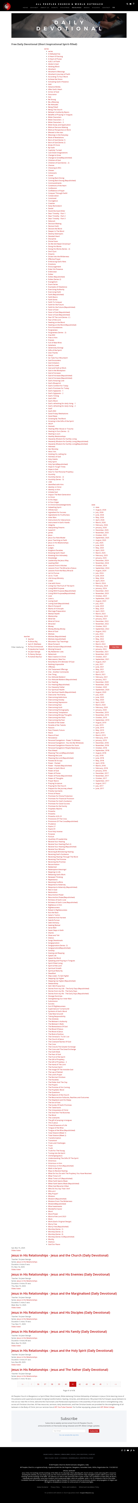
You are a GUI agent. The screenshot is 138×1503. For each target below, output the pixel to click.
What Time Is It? (54, 1176)
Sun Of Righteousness (56, 1006)
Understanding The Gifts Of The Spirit (63, 1158)
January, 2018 (101, 770)
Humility (51, 474)
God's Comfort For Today (58, 385)
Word (50, 1211)
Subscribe (94, 1431)
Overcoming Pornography (58, 710)
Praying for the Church (57, 786)
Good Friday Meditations (58, 413)
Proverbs (51, 811)
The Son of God (54, 1102)
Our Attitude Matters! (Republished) (62, 679)
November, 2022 (102, 624)
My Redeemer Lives (56, 651)
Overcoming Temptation (58, 712)
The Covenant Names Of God (59, 1041)
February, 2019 (102, 738)
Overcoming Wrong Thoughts (60, 715)
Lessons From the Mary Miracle (60, 570)
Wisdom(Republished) (57, 1204)
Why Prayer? (53, 1193)
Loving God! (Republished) (58, 603)
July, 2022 (99, 634)
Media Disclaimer (42, 1487)
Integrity (51, 525)
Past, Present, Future (56, 730)
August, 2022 (101, 631)
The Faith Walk (54, 1052)
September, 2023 (102, 598)
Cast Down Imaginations (58, 152)
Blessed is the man (55, 132)
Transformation (54, 1138)
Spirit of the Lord (55, 966)
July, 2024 (99, 573)
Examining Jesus (74, 1458)
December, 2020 (102, 682)
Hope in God (53, 469)
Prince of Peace (54, 793)
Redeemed (52, 867)
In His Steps (52, 499)
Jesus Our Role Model (56, 537)
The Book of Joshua (56, 1034)
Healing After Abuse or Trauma (60, 429)
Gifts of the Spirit (55, 350)
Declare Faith (53, 226)
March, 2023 (101, 613)
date (93, 505)
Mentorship (52, 616)
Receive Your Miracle (56, 849)
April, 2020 (100, 702)
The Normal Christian (56, 1077)
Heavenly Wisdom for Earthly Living (62, 439)
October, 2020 (101, 687)
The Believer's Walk (56, 1024)
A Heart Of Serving (55, 56)
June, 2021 (100, 667)
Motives (51, 634)
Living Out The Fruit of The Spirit (61, 586)
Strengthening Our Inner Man (60, 998)
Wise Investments (55, 1206)
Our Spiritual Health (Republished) (62, 692)
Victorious (52, 1161)
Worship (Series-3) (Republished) (61, 1237)
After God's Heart (55, 89)
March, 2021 (101, 674)
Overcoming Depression (57, 702)
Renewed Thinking (55, 877)
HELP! (50, 423)
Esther (50, 274)
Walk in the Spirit (55, 1168)
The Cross (52, 1044)
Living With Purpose (56, 588)
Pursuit (51, 836)
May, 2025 (100, 548)
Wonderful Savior (55, 1209)
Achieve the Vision (55, 79)
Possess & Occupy (55, 760)
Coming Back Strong (56, 178)
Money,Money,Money (56, 629)
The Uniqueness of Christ (58, 1110)
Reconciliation (53, 864)
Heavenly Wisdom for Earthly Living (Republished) (68, 441)
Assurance (52, 94)
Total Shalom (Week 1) (57, 1133)
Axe (49, 97)
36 (38, 1384)
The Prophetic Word (56, 1090)
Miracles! (51, 624)
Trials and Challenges (56, 1143)
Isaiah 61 (51, 530)
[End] (116, 1384)
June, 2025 (100, 545)
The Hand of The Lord (57, 1064)
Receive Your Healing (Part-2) (59, 844)
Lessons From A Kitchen (57, 565)
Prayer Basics (53, 781)
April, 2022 (100, 641)
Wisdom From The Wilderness (60, 1201)
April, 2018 (100, 763)
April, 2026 (100, 520)
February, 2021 (102, 677)
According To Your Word (58, 76)
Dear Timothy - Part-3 (57, 218)
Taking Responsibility (56, 1016)
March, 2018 (101, 765)
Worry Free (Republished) (58, 1226)
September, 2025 (102, 537)
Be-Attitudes (53, 104)
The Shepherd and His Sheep (59, 1100)
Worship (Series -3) (55, 1234)
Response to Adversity (57, 884)
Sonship (51, 950)
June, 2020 (100, 697)
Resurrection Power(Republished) (61, 897)
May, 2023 (100, 608)
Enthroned (52, 272)
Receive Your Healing (56, 841)
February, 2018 (102, 768)
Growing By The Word (57, 418)
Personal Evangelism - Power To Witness (64, 740)
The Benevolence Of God (58, 1026)
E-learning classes (54, 1500)
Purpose (51, 834)
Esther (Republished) (56, 277)
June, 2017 (100, 788)
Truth (50, 1148)
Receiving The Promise (57, 859)
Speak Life (52, 955)
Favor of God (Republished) (59, 312)
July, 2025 (99, 543)
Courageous (53, 201)
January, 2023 (101, 619)
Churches (92, 1454)
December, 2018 (102, 743)
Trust (50, 1145)
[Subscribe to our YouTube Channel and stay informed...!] (128, 1450)
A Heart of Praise (55, 59)
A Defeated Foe (54, 54)
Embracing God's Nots (57, 261)
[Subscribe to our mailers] (130, 4)
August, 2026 (101, 510)
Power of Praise (54, 773)
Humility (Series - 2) (56, 477)
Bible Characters (54, 117)
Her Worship (53, 449)
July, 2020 (99, 694)
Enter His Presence (55, 269)
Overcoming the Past (56, 720)
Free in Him (52, 337)
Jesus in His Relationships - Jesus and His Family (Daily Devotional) (59, 1331)
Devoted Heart (54, 236)
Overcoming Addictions (57, 697)
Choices (51, 165)
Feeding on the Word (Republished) (62, 325)
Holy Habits (53, 459)
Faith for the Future (56, 304)
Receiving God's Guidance (58, 854)
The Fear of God (54, 1054)
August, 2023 (101, 601)
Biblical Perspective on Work (59, 130)
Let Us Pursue (53, 573)
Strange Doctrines (55, 996)
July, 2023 (99, 603)
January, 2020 (101, 710)
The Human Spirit (55, 1067)
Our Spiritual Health (56, 689)
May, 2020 (100, 700)
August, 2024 (101, 570)
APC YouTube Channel (63, 1407)
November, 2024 (102, 563)
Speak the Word (54, 958)
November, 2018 (102, 745)
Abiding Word (53, 66)
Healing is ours (54, 434)
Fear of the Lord (54, 320)
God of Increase (54, 373)
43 (87, 1384)
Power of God (53, 770)
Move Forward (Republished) (59, 646)
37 (45, 1384)
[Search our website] (127, 4)
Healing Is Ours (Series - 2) (58, 431)
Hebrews (51, 446)
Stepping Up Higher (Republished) (62, 981)
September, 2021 (102, 659)
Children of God (54, 160)
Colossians (52, 173)
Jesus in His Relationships (58, 543)
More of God (53, 631)
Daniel (50, 208)
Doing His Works (54, 246)
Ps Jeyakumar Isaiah (36, 649)
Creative (51, 203)
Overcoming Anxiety (56, 700)
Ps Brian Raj (32, 641)
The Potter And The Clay (57, 1082)
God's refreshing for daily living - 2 (62, 406)
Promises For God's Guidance (60, 801)
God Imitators (53, 363)
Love (50, 596)
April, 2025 (100, 550)
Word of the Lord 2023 (57, 1216)
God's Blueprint (54, 383)
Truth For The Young (56, 1150)
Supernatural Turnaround (58, 1009)
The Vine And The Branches (59, 1112)
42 (80, 1384)
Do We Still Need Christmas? (59, 244)
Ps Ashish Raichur (35, 657)
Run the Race (53, 912)
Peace (50, 732)
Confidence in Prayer (56, 190)
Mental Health (54, 613)
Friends (51, 340)
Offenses (51, 667)
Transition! (52, 1140)
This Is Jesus (53, 1123)
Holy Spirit (52, 461)
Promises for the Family (57, 806)
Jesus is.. (51, 545)
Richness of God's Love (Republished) (63, 902)
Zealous (51, 1242)
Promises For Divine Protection (60, 796)
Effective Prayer (54, 259)
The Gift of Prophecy (56, 1059)
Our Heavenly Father (56, 687)
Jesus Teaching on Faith (57, 540)
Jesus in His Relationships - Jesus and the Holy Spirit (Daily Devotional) (62, 1350)
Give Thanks (53, 353)
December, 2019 (102, 712)
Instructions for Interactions (59, 520)
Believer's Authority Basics (58, 112)
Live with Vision (54, 583)
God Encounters (54, 360)
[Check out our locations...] (133, 4)
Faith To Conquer (55, 302)
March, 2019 (101, 735)
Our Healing (53, 682)
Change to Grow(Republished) (60, 158)
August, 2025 (101, 540)
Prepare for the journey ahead (60, 788)
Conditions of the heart (57, 185)
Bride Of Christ (54, 145)
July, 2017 (99, 786)
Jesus (50, 535)
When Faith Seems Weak (58, 1181)
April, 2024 (100, 581)
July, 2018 (99, 755)
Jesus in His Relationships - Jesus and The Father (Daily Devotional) (59, 1370)
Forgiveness (53, 330)
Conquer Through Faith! (57, 193)
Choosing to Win (54, 168)
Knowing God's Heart (56, 553)
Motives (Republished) (57, 636)
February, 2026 (102, 525)
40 (66, 1384)
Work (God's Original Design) (59, 1221)
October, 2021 (101, 657)
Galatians (52, 345)
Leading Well (53, 563)
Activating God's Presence (58, 82)
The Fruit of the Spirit (56, 1057)
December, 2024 (102, 560)
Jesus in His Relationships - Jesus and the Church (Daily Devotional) (59, 1255)
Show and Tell (53, 935)
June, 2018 (100, 758)
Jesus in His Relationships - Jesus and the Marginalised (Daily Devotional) (64, 1293)
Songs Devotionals (55, 940)
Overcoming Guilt (55, 707)
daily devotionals (116, 1498)
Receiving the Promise (57, 862)
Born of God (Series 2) (56, 142)
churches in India (49, 1498)
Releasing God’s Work (56, 874)
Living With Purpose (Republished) (62, 591)
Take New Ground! (55, 1014)
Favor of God (53, 310)
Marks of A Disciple (56, 608)
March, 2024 (101, 583)
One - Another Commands (58, 672)
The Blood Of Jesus (55, 1029)
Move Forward (54, 644)
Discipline (52, 239)
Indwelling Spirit (54, 507)
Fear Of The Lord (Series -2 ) (59, 317)
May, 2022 (100, 639)
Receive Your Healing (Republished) (62, 846)
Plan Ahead (52, 750)
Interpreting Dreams (56, 527)
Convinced (52, 198)
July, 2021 (99, 664)
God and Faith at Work (57, 368)
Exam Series (53, 284)
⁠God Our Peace (54, 1244)
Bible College (49, 1458)
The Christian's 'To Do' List (58, 1036)
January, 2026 (101, 527)
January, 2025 (101, 558)
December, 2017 (102, 773)
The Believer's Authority (57, 1021)
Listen (50, 581)
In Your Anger (53, 502)
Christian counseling (76, 1500)
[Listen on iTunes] (131, 1450)
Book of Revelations (56, 137)
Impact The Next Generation (59, 494)
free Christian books (105, 1498)
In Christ (51, 497)
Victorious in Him (55, 1163)
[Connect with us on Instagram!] (124, 1450)
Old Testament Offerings (58, 669)
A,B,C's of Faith (54, 61)
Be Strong (52, 99)
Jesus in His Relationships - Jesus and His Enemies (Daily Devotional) (60, 1274)
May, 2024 (100, 578)
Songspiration (53, 943)
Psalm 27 (52, 826)
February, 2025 (102, 555)
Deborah (51, 221)
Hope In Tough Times (56, 467)
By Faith (51, 147)
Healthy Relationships (57, 436)
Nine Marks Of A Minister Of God (61, 662)
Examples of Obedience (57, 287)
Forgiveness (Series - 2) (57, 332)
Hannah (51, 426)
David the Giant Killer (56, 211)
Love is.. (51, 598)
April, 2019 (100, 732)
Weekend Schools (65, 1500)
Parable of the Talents (57, 725)
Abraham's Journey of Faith (59, 74)
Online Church (48, 1454)
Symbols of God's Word (57, 1011)
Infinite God (52, 510)
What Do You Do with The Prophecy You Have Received (70, 1173)
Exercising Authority (56, 289)
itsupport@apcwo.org (87, 1493)
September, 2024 (102, 568)
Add (50, 84)
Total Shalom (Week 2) (57, 1135)
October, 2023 (101, 596)
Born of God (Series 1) (56, 140)
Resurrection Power (56, 895)
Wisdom (51, 1196)
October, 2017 (101, 778)
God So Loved (53, 365)
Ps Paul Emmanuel (35, 646)
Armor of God (53, 92)
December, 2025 (102, 530)
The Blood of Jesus (55, 1031)
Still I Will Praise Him (56, 986)
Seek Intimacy (53, 922)
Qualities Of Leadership (57, 839)
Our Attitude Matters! (56, 677)
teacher (27, 636)
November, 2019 (102, 715)
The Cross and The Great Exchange (62, 1049)
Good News (52, 416)
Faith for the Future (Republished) (61, 307)
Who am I (52, 1191)
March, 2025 (101, 553)
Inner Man (52, 517)
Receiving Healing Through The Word (63, 857)
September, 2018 (102, 750)
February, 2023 (102, 616)
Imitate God (53, 492)
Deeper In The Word (56, 231)
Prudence (52, 824)
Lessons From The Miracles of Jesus (62, 568)
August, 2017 (101, 783)
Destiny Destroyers (55, 234)
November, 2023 (102, 593)
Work (50, 1219)
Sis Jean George (34, 651)
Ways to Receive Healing (57, 1171)
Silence (51, 938)
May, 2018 (100, 760)
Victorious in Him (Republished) (61, 1166)
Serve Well (52, 928)
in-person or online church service (36, 1496)
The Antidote (53, 1019)
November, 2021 (102, 654)
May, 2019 (100, 730)
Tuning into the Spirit (56, 1153)
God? (50, 408)
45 (101, 1384)
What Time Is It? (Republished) (60, 1178)
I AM (50, 482)
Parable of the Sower (56, 722)
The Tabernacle (54, 1107)
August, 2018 (101, 753)
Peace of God (53, 735)
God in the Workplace (56, 370)
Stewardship (53, 983)
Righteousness (54, 907)
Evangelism (52, 282)
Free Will (51, 335)
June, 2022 (100, 636)
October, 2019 (101, 717)
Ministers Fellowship (86, 1458)
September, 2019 (102, 720)
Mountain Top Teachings (58, 641)
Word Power (53, 1214)
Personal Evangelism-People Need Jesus (64, 748)
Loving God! (53, 601)
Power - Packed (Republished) (60, 765)
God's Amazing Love (56, 380)
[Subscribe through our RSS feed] (133, 1450)
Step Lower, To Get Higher (58, 976)
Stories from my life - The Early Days (62, 991)
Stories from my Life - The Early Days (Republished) (68, 988)
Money (51, 626)
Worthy (51, 1239)
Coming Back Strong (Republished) (62, 180)
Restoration (52, 892)
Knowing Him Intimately (57, 555)
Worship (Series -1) (55, 1229)
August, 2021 (101, 662)
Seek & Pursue (54, 920)
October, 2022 (101, 626)
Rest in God (52, 890)
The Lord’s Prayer (55, 1074)
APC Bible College (107, 1407)
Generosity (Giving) (55, 347)
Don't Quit (52, 251)
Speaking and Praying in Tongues (61, 960)
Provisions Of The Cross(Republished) (63, 821)
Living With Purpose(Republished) (61, 593)
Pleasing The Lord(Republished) (61, 753)
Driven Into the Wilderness (58, 256)
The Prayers (53, 1085)
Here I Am (52, 451)
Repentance (52, 879)
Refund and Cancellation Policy (89, 1487)
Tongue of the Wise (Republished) (61, 1130)
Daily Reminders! (55, 206)
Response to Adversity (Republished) (62, 887)
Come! (50, 175)
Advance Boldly (54, 87)
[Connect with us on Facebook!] (122, 1450)
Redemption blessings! (57, 869)
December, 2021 (102, 651)
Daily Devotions (82, 1454)
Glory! (50, 355)
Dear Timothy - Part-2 (57, 216)
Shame (51, 933)
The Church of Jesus (56, 1039)
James (50, 532)
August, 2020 (101, 692)
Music (56, 1458)
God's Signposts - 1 (55, 391)
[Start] (22, 1384)
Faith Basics (53, 297)
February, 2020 (102, 707)
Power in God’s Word (56, 768)
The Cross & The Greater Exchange (62, 1047)
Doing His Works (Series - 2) (59, 249)
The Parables (53, 1079)
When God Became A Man (58, 1186)
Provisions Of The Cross (57, 819)
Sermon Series (65, 1454)
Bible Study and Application (59, 125)
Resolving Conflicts (55, 882)
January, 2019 (101, 740)
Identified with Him (56, 484)
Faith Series (52, 299)
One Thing (52, 674)
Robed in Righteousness (57, 910)
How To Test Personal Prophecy (60, 472)
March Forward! (54, 606)
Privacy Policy (55, 1487)
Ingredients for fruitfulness (59, 515)
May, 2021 (100, 669)
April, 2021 (100, 672)
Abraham (52, 69)
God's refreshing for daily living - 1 (62, 403)
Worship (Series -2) (55, 1231)
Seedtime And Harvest (57, 917)
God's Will (52, 398)
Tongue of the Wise (56, 1128)
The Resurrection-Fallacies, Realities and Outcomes (68, 1097)
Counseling (63, 1458)
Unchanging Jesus (55, 1155)
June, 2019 (100, 727)
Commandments (55, 183)
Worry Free (52, 1224)
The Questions (54, 1092)
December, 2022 (102, 621)
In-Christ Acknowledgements (59, 505)
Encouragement (54, 266)
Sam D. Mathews (34, 644)
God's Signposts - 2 (55, 393)
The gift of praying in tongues (60, 1120)
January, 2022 (101, 649)
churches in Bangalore (35, 1498)
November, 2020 (102, 684)
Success (51, 1004)
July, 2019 (99, 725)
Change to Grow (54, 155)
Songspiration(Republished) (59, 948)
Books (73, 1454)
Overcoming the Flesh (56, 717)
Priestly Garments (55, 791)
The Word (52, 1115)
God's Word (53, 401)
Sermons (57, 1454)
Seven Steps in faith (56, 930)
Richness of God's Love (57, 900)
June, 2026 (100, 515)
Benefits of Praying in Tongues (60, 114)
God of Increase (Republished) (60, 375)
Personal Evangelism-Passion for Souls (63, 745)
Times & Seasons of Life (57, 1125)
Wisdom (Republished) (57, 1199)
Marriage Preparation (57, 611)
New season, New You (56, 659)
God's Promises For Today (58, 388)
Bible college (125, 1498)
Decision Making (54, 223)
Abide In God (53, 64)
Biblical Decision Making (58, 127)
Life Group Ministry (56, 578)
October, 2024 (101, 565)
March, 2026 (101, 522)
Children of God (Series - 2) (58, 163)
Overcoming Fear (55, 705)
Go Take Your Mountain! (58, 358)
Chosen (51, 170)
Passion (51, 727)
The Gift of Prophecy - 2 (57, 1062)
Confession (52, 188)
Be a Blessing (53, 102)
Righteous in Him (55, 905)
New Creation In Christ (57, 657)
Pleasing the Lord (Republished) (61, 758)
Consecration (53, 196)
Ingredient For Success (57, 512)
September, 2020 (102, 689)
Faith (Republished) (56, 294)
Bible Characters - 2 (56, 120)
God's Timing (53, 396)
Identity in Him (54, 489)
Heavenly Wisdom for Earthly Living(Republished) (68, 444)
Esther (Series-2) (54, 279)
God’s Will (52, 411)
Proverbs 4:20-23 (55, 816)
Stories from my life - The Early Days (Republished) (68, 993)
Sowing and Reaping (56, 953)
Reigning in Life (54, 872)
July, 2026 (99, 512)
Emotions (52, 264)
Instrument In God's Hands (59, 522)
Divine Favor (53, 241)
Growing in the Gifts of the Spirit (61, 421)
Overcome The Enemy (57, 694)
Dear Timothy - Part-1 (57, 213)
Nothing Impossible (56, 664)
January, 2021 (101, 679)
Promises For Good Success (59, 803)
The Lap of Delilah (55, 1072)
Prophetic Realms (55, 808)
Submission (53, 1001)
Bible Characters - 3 (56, 122)
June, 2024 (100, 575)
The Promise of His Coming (59, 1087)
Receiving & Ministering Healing (61, 852)
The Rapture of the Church (58, 1095)
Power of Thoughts (55, 778)
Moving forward (54, 649)
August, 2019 (101, 722)
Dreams (51, 254)
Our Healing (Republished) (59, 684)
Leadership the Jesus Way (58, 560)
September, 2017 (102, 781)
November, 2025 (102, 532)
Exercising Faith (54, 292)
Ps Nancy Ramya (34, 654)
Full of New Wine (55, 342)
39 (59, 1384)
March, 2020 (101, 705)
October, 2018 (101, 748)
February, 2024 (102, 586)
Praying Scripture (55, 783)
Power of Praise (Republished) (60, 776)
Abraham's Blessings (56, 71)
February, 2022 (102, 646)
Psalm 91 (52, 829)
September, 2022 (102, 629)
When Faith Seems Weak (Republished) (63, 1183)
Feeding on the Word (56, 322)
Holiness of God (54, 456)
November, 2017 (102, 776)
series (46, 49)
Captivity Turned (55, 150)
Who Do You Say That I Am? (59, 1188)
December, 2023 (102, 591)
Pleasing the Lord (55, 755)
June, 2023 (100, 606)
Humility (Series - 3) (56, 479)
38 (52, 1384)
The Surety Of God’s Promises (60, 1105)
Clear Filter (115, 647)
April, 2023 (100, 611)
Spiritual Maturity (55, 971)
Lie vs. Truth (53, 575)
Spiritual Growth (54, 968)
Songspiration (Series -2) (58, 945)
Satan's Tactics (54, 915)
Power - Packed (54, 763)
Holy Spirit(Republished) (58, 464)
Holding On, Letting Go (57, 454)
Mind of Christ (54, 621)
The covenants (54, 1117)
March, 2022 (101, 644)
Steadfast (52, 973)
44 (94, 1384)
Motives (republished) (57, 639)
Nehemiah (52, 654)
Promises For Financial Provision (61, 798)
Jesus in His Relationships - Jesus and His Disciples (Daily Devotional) (60, 1312)
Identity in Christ (54, 487)
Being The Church (55, 109)
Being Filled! (53, 107)
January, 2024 (101, 588)
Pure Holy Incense (55, 831)
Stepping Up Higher (56, 978)
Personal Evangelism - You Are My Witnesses (66, 743)
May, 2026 (100, 517)
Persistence (52, 738)
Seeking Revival (54, 925)
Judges (51, 548)
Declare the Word (55, 228)
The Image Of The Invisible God (60, 1069)
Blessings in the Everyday (58, 135)
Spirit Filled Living (55, 963)
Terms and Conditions (69, 1487)
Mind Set (51, 619)
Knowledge (52, 558)
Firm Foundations (55, 327)
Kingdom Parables (55, 550)
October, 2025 (101, 535)
